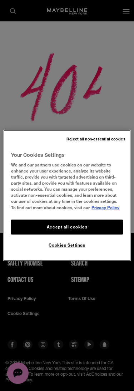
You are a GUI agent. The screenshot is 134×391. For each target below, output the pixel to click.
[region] (66, 195)
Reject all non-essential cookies (95, 139)
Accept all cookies (67, 227)
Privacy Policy (105, 207)
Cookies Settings (67, 245)
